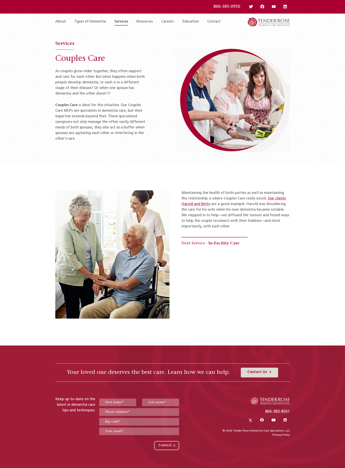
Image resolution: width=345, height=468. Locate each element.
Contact (213, 22)
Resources (145, 22)
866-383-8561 (277, 412)
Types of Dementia (90, 22)
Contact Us (257, 372)
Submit (165, 445)
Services (121, 22)
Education (190, 22)
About (60, 22)
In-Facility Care (224, 243)
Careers (167, 22)
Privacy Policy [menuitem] (281, 434)
